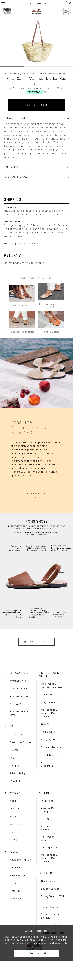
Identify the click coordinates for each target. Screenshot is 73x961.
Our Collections (49, 881)
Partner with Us (18, 867)
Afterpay (14, 765)
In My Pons (47, 801)
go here (61, 214)
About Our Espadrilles (47, 764)
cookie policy (57, 943)
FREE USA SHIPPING (36, 3)
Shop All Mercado (51, 747)
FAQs (13, 757)
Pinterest (15, 891)
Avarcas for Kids (19, 696)
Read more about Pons (36, 495)
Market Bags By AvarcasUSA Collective (49, 713)
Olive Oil (45, 724)
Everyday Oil (48, 739)
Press (13, 832)
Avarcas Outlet (18, 704)
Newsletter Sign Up (20, 859)
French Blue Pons (51, 907)
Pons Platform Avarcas (48, 828)
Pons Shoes (47, 819)
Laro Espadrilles (50, 847)
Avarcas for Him (18, 688)
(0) (70, 2)
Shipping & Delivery (20, 742)
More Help (15, 781)
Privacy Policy (17, 773)
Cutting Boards (49, 694)
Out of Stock (36, 105)
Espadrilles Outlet (50, 755)
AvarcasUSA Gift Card (19, 713)
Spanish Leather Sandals (50, 916)
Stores (13, 816)
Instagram (15, 883)
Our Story (15, 808)
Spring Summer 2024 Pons (52, 898)
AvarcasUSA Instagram (48, 810)
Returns (14, 750)
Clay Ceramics (49, 702)
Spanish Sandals (50, 888)
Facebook (15, 898)
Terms (13, 839)
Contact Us (16, 734)
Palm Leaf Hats (49, 731)
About (13, 801)
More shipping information (21, 243)
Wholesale (15, 824)
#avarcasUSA (17, 875)
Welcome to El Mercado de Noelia (51, 685)
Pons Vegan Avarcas (47, 838)
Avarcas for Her (18, 680)
